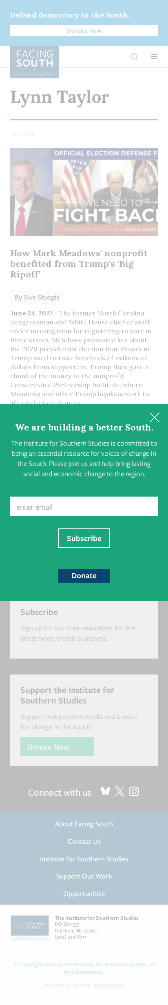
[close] (154, 417)
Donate (84, 575)
